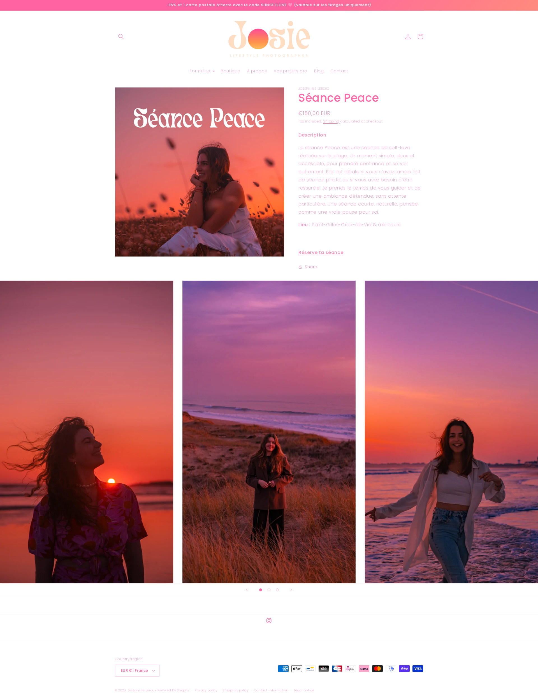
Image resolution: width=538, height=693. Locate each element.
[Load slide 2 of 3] (269, 590)
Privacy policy (206, 690)
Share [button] (311, 267)
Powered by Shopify (173, 690)
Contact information (271, 690)
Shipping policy (236, 690)
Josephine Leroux (142, 690)
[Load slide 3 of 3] (277, 590)
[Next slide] (291, 590)
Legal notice (304, 690)
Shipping (331, 121)
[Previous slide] (247, 590)
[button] (121, 36)
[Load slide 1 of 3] (260, 590)
